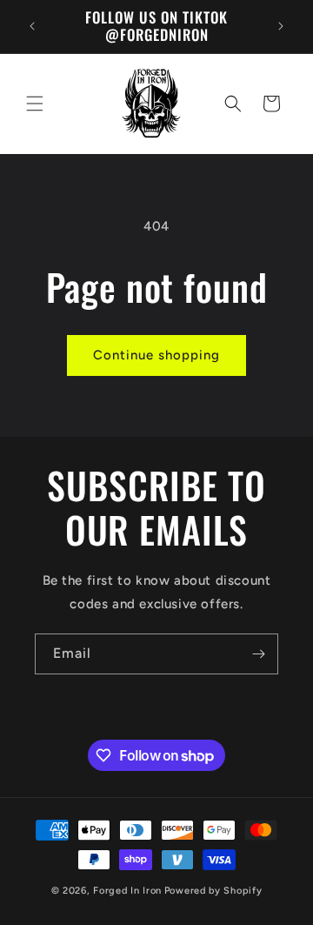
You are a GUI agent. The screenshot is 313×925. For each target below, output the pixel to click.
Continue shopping (156, 355)
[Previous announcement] (32, 26)
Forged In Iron (127, 890)
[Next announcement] (281, 26)
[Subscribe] (258, 653)
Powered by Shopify (213, 890)
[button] (35, 103)
